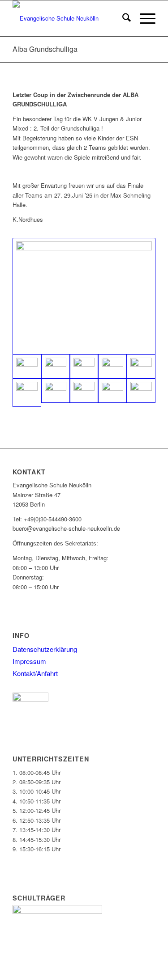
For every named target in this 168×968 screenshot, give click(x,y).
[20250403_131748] (141, 390)
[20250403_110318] (112, 366)
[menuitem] (122, 18)
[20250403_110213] (84, 366)
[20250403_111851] (141, 366)
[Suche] (122, 18)
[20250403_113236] (55, 390)
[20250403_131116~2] (112, 390)
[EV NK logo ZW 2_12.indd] (70, 18)
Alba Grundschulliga (45, 49)
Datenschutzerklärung (45, 649)
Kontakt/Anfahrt (35, 673)
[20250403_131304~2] (84, 296)
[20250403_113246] (84, 390)
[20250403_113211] (27, 392)
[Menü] (143, 18)
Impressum (29, 661)
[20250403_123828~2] (55, 366)
